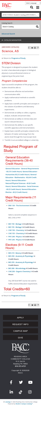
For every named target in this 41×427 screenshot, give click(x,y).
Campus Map (20, 331)
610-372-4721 (20, 366)
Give (20, 338)
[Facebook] (11, 382)
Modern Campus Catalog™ (24, 404)
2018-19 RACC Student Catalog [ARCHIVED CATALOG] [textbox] (21, 15)
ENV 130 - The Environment (18, 205)
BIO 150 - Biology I (15, 224)
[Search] (37, 26)
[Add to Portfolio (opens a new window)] (32, 47)
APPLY (20, 318)
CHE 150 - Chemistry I (16, 230)
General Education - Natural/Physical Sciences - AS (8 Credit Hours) (21, 183)
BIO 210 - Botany (14, 253)
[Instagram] (30, 392)
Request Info (20, 324)
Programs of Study (18, 58)
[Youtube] (30, 382)
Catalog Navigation (12, 40)
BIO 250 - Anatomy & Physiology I (21, 256)
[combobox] (20, 15)
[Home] (13, 5)
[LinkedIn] (11, 392)
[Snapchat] (20, 391)
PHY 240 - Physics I (15, 236)
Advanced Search (8, 34)
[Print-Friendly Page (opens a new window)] (35, 47)
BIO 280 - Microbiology (17, 268)
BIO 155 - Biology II (15, 227)
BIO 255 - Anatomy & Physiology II (21, 262)
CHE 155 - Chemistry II (16, 233)
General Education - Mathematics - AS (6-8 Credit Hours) (21, 177)
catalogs (8, 402)
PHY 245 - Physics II (15, 240)
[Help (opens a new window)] (38, 47)
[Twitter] (21, 382)
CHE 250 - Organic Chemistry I (19, 271)
